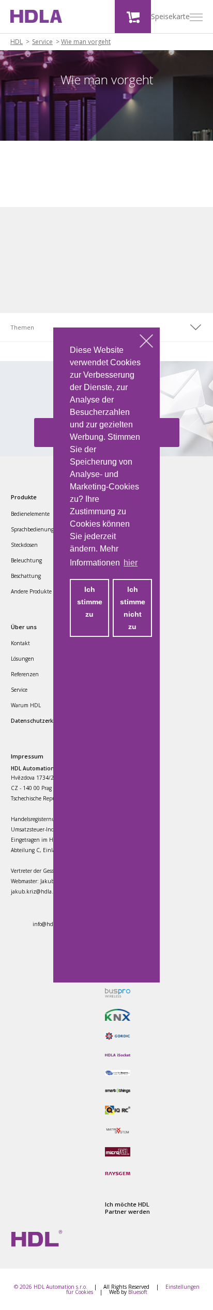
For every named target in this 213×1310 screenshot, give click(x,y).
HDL (16, 42)
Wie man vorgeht (86, 42)
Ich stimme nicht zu (132, 608)
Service (42, 42)
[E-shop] (133, 17)
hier (131, 562)
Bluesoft (137, 1292)
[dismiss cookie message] (146, 341)
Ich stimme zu (89, 601)
